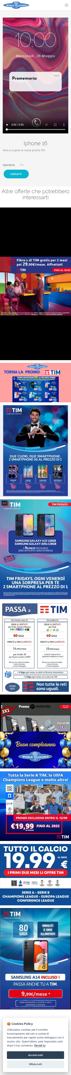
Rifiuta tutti (35, 1064)
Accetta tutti (35, 1055)
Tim (22, 165)
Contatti (16, 174)
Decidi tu (40, 1045)
